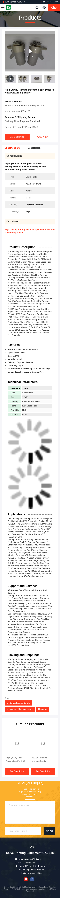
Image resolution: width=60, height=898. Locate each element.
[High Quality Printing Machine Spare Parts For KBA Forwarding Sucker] (30, 51)
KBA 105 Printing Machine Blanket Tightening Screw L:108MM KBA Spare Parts (41, 760)
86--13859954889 (50, 2)
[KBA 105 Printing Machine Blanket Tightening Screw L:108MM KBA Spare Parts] (43, 743)
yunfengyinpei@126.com (15, 2)
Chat (54, 7)
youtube (26, 879)
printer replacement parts (18, 703)
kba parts (42, 709)
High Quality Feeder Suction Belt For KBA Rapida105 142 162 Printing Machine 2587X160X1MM (15, 760)
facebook (32, 879)
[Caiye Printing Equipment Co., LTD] (12, 7)
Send (49, 831)
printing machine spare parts (20, 709)
